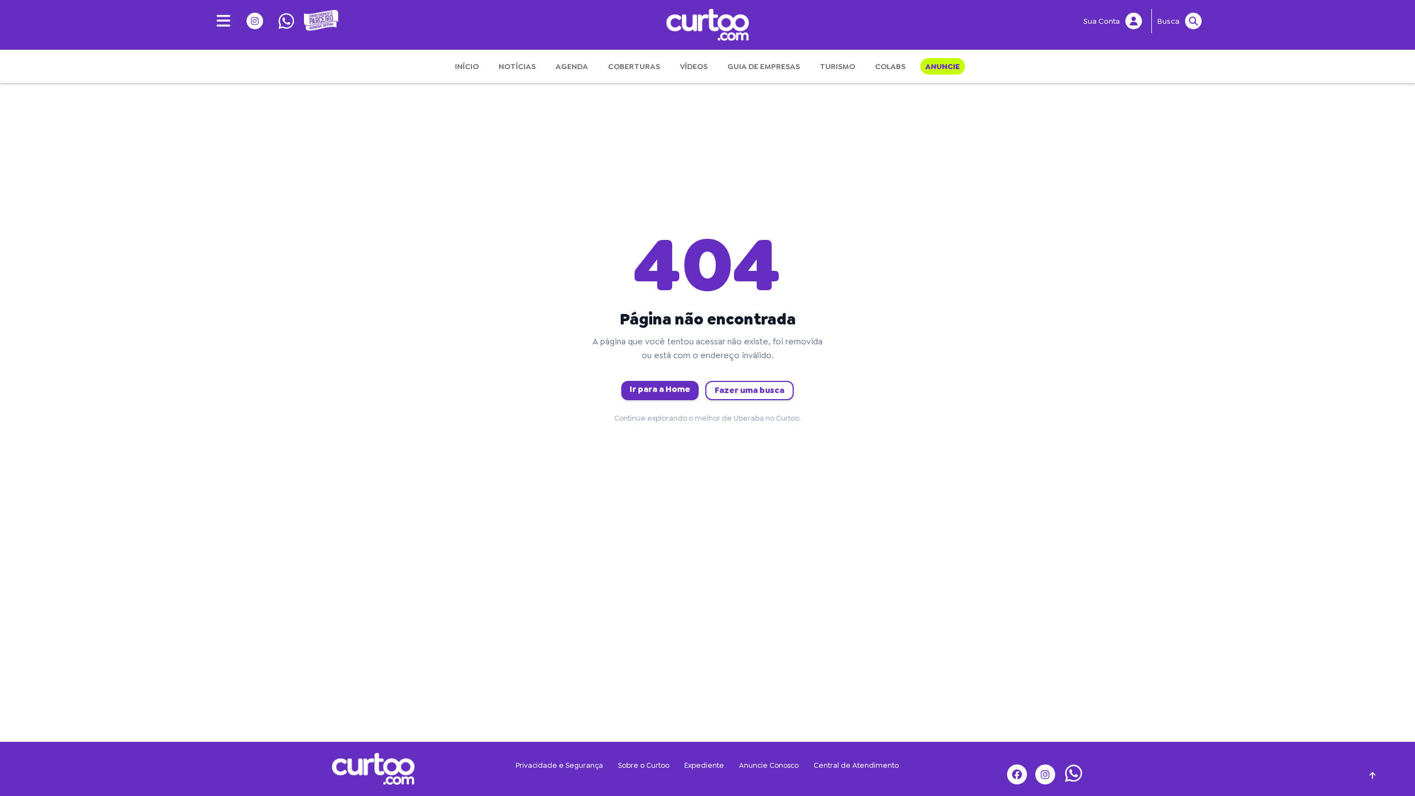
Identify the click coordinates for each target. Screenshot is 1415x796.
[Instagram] (251, 21)
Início (467, 66)
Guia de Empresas (763, 66)
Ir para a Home (660, 389)
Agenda (571, 66)
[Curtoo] (373, 767)
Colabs (890, 66)
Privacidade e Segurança (559, 765)
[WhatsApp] (282, 21)
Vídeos (694, 66)
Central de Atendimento (856, 765)
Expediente (704, 765)
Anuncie (942, 66)
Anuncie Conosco (769, 765)
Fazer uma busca (749, 390)
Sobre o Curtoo (643, 765)
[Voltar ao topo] (1373, 775)
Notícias (517, 66)
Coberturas (634, 66)
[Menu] (219, 21)
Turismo (837, 66)
